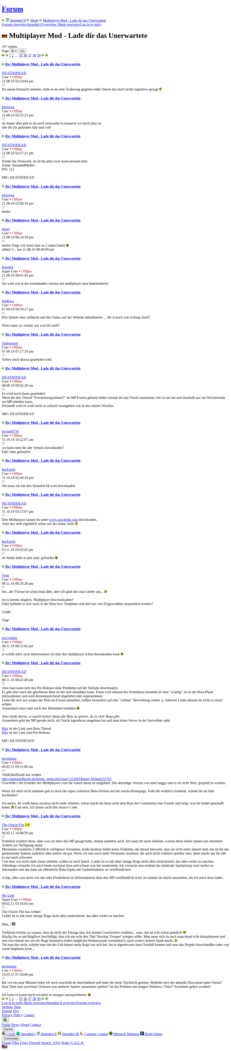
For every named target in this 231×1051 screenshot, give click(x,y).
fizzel (5, 229)
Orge (5, 575)
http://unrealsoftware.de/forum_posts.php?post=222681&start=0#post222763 (56, 779)
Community (11, 1038)
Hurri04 (7, 267)
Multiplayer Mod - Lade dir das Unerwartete (74, 20)
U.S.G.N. (77, 1043)
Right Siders (153, 1034)
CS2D (10, 1034)
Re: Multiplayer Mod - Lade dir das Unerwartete (43, 64)
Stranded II (18, 20)
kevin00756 (10, 431)
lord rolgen (9, 638)
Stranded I (27, 1034)
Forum (12, 9)
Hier (5, 728)
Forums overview (14, 24)
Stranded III (70, 1034)
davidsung (9, 758)
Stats (17, 1007)
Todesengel (10, 343)
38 (34, 55)
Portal (6, 1025)
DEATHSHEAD (14, 73)
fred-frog (8, 107)
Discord (34, 1043)
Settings (7, 1007)
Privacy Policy (12, 1015)
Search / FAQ (51, 1043)
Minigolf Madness (126, 1034)
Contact (29, 1015)
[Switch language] (4, 1047)
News (15, 1025)
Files (15, 1043)
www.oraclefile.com (63, 520)
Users (24, 1043)
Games (8, 1029)
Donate (7, 1011)
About (24, 1025)
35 (21, 55)
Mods (34, 20)
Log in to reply (90, 24)
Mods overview (68, 24)
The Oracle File (13, 825)
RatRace (8, 301)
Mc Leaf (8, 895)
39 (39, 55)
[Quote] (3, 85)
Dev (16, 1011)
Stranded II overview (42, 24)
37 (30, 55)
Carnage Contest (95, 1034)
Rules (66, 1043)
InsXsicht (8, 469)
